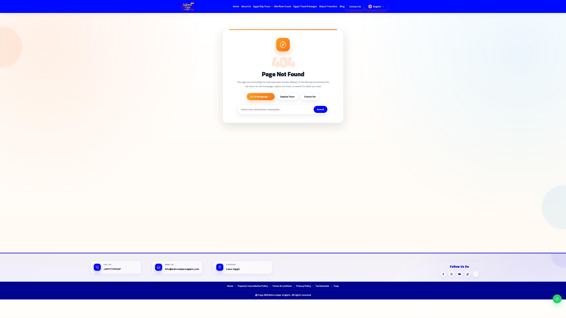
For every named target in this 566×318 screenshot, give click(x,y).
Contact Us (355, 6)
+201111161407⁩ (112, 269)
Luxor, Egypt (233, 269)
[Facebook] (443, 274)
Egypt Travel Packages (305, 6)
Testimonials (322, 286)
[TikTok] (467, 274)
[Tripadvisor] (476, 274)
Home (236, 6)
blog (342, 6)
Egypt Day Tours (261, 6)
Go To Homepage (259, 97)
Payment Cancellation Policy (253, 286)
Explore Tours (287, 97)
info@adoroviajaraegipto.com (182, 269)
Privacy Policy (303, 286)
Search (320, 109)
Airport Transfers (328, 6)
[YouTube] (459, 274)
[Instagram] (451, 274)
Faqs (336, 286)
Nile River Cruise (282, 6)
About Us (246, 6)
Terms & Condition (282, 286)
